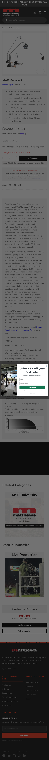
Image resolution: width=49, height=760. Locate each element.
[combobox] (31, 383)
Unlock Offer (32, 387)
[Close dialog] (46, 365)
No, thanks (32, 393)
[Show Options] (43, 383)
